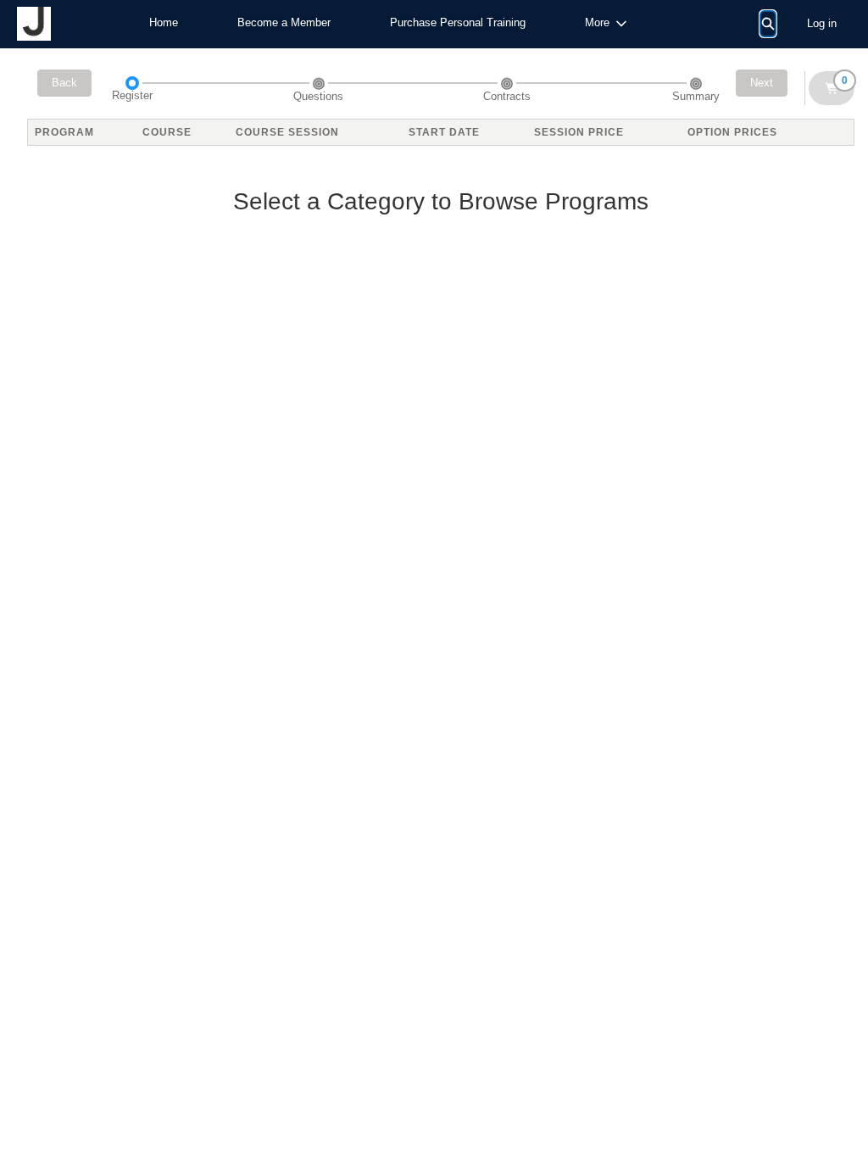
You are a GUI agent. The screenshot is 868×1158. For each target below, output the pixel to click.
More (597, 22)
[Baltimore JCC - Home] (34, 24)
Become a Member (284, 22)
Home (163, 22)
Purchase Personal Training (458, 22)
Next (761, 82)
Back (64, 82)
